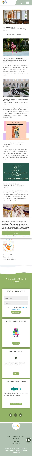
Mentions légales (15, 450)
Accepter (16, 233)
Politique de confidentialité (18, 236)
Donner (16, 343)
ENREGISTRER (15, 312)
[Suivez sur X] (15, 415)
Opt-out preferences (6, 236)
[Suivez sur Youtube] (20, 415)
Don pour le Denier (8, 257)
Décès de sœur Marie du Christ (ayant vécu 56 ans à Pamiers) (15, 100)
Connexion (16, 444)
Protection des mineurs (16, 436)
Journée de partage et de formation (13, 143)
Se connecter (16, 404)
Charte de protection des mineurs (13, 58)
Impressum (27, 236)
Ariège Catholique (7, 62)
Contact (16, 441)
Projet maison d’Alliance (9, 259)
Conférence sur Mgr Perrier (11, 184)
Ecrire (16, 373)
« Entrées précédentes (8, 240)
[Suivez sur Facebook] (10, 415)
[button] (29, 220)
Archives (16, 438)
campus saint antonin (9, 27)
